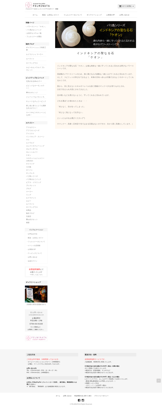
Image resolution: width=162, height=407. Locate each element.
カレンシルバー (32, 152)
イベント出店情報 (34, 245)
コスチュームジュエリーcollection (35, 159)
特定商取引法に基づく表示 (82, 396)
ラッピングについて (35, 253)
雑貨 (27, 222)
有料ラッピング (91, 385)
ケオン (28, 155)
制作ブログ (30, 213)
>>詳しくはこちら (36, 274)
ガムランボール (32, 149)
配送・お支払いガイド (50, 15)
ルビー (28, 201)
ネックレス (30, 173)
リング (28, 195)
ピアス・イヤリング (33, 182)
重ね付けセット (32, 219)
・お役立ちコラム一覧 (33, 33)
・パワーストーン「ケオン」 (35, 26)
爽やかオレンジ (32, 92)
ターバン (29, 170)
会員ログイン (32, 261)
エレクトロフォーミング (35, 146)
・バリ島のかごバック (33, 30)
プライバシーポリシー (101, 396)
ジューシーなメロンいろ (35, 97)
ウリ (27, 140)
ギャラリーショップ (94, 15)
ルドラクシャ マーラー (34, 54)
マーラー (29, 192)
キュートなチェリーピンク (36, 101)
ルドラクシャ (31, 198)
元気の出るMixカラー (34, 81)
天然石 (28, 216)
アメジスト (30, 133)
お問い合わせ (124, 15)
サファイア (30, 164)
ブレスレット (31, 185)
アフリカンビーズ (32, 130)
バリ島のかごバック (33, 179)
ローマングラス (32, 63)
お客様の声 (110, 15)
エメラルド (30, 143)
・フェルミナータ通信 (33, 36)
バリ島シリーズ (32, 176)
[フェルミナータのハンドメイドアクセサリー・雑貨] (60, 4)
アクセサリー (31, 127)
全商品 (28, 210)
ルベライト (30, 59)
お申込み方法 (32, 234)
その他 (28, 167)
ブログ (28, 188)
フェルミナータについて (73, 15)
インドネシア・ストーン (35, 137)
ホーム (35, 15)
